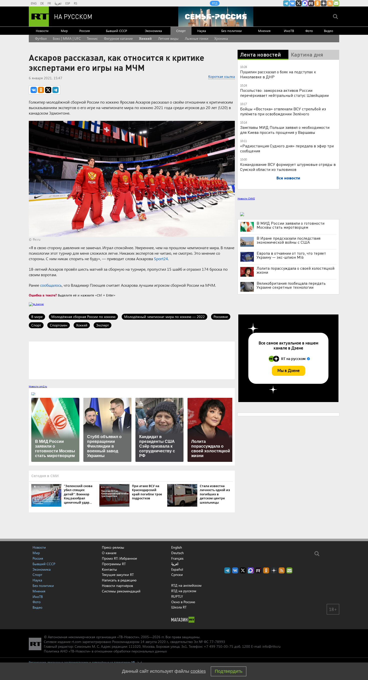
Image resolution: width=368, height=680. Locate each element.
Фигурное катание (118, 38)
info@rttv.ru (271, 646)
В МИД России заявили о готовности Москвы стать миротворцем (290, 225)
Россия (84, 31)
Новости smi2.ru (38, 386)
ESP (67, 3)
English (176, 547)
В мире (37, 316)
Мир (64, 31)
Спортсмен (58, 325)
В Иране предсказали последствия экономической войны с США (288, 240)
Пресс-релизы (113, 547)
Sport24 (161, 258)
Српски (177, 574)
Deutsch (177, 553)
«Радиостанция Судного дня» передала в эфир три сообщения (287, 148)
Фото (309, 31)
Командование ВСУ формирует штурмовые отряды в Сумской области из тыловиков (288, 167)
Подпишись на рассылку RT (336, 3)
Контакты (109, 569)
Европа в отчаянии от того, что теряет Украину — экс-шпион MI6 (291, 255)
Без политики (231, 31)
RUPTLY (177, 596)
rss (330, 3)
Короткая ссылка (221, 76)
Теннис (92, 38)
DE (42, 3)
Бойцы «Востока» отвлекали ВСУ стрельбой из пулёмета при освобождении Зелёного (283, 111)
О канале (109, 552)
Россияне (221, 316)
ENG (34, 3)
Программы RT (114, 563)
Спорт (181, 31)
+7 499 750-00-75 (218, 646)
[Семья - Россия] (215, 17)
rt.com (76, 641)
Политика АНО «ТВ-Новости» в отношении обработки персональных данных (105, 651)
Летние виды (168, 38)
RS (75, 3)
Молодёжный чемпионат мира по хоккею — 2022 (164, 316)
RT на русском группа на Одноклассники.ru (317, 3)
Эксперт (102, 325)
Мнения (264, 31)
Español (177, 569)
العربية (58, 3)
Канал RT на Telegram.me (286, 3)
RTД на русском (183, 590)
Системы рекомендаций (121, 591)
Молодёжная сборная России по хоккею (83, 316)
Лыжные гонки (196, 38)
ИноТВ (289, 31)
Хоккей (145, 38)
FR (49, 3)
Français (177, 558)
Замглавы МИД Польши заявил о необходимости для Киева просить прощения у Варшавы (284, 130)
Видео (328, 31)
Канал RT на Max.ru (305, 3)
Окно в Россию (183, 601)
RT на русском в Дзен (324, 3)
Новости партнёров (117, 585)
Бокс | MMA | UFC (67, 38)
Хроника (221, 38)
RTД (214, 3)
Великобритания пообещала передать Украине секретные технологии (291, 285)
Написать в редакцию (119, 580)
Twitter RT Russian (299, 3)
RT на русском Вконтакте (292, 3)
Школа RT (179, 607)
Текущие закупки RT (118, 574)
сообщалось (51, 285)
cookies (198, 671)
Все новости (288, 177)
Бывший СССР (116, 31)
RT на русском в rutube (311, 3)
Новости (42, 31)
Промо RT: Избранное (119, 558)
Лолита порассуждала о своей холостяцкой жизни (295, 270)
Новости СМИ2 (246, 198)
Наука (201, 31)
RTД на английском (186, 585)
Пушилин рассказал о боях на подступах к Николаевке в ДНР (278, 74)
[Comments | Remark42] (132, 360)
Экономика (153, 31)
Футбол (41, 38)
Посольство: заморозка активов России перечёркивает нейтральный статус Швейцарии (284, 93)
